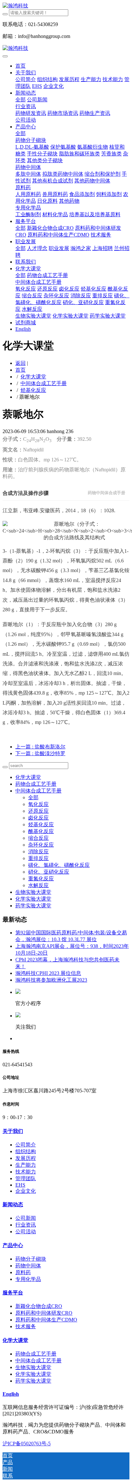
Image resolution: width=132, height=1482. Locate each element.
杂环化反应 (41, 845)
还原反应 (38, 811)
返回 (20, 363)
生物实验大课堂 (33, 892)
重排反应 (38, 858)
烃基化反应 (33, 390)
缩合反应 (38, 838)
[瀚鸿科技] (66, 6)
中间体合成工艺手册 (44, 383)
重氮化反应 (41, 878)
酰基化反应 (41, 831)
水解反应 (38, 885)
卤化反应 (38, 817)
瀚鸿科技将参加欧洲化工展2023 (51, 980)
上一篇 (40, 746)
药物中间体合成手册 (106, 492)
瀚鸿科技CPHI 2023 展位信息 (48, 973)
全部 (20, 99)
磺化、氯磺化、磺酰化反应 (59, 865)
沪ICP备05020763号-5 (27, 1443)
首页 (20, 66)
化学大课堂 (33, 376)
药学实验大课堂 (33, 905)
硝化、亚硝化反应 (48, 872)
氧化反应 (38, 804)
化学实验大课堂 (33, 899)
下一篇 (40, 753)
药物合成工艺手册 (35, 784)
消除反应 (38, 851)
